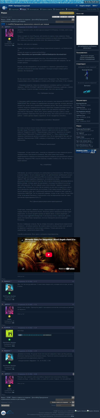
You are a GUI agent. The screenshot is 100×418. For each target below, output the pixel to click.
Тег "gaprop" (80, 133)
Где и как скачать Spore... (84, 141)
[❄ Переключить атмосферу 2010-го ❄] (76, 5)
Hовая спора (80, 137)
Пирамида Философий (83, 129)
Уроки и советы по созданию (21, 19)
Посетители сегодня (87, 56)
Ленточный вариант (66, 13)
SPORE (9, 19)
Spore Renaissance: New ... (84, 145)
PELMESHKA (83, 109)
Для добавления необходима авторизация (87, 47)
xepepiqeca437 (84, 143)
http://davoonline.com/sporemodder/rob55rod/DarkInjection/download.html (42, 54)
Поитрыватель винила (83, 111)
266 (13, 45)
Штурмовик (80, 119)
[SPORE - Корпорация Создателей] (5, 7)
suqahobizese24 (84, 131)
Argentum (7, 27)
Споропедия (80, 64)
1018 (13, 346)
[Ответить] (11, 26)
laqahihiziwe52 (83, 147)
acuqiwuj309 (83, 135)
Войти (94, 6)
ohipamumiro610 (84, 139)
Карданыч (83, 105)
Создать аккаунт (85, 6)
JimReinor (83, 117)
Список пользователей (87, 57)
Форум (3, 19)
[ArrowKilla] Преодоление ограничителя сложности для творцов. (24, 20)
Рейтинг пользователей (87, 59)
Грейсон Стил (80, 107)
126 (13, 299)
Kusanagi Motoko (81, 103)
